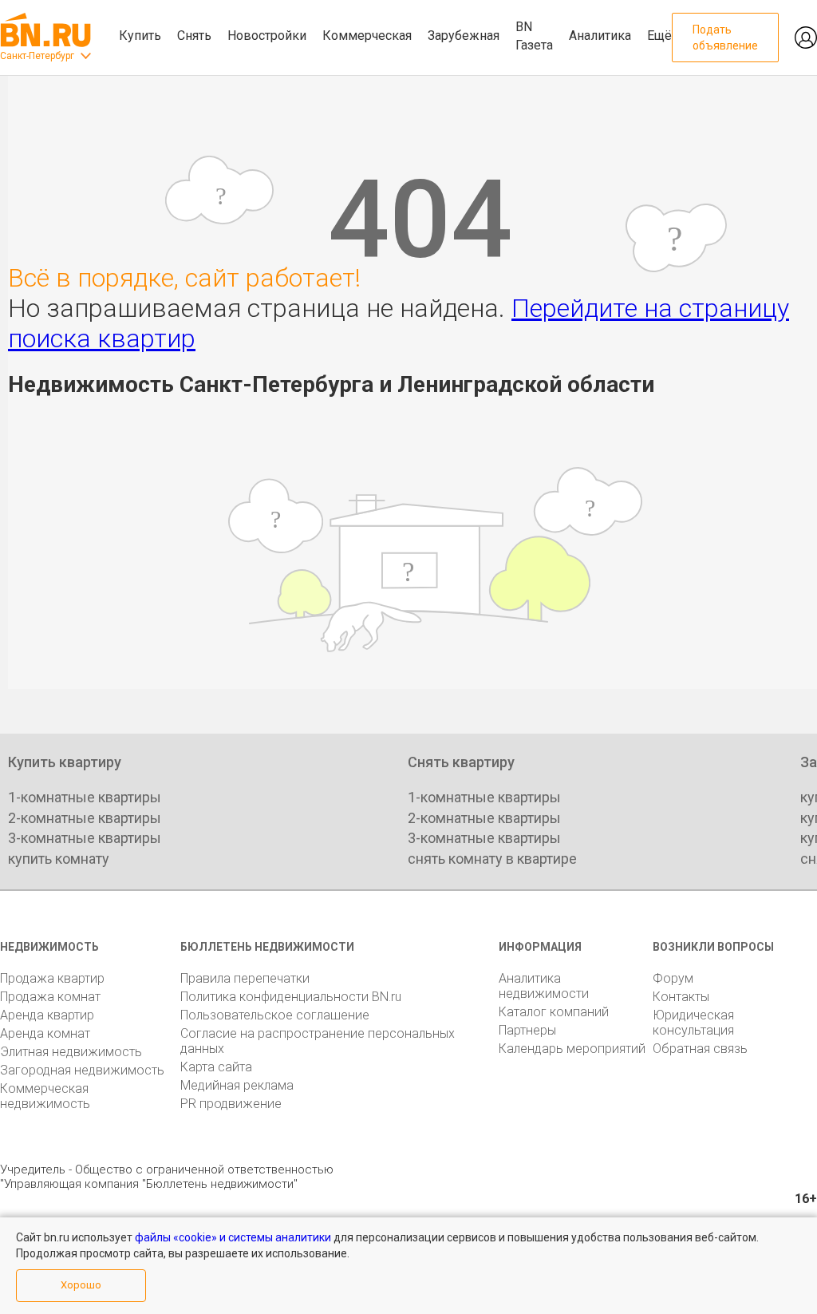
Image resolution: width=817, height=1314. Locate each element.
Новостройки (266, 35)
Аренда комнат (45, 1033)
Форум (673, 978)
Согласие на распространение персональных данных (317, 1041)
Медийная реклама (237, 1085)
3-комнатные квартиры (84, 837)
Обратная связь (700, 1048)
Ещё (659, 35)
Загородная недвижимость (82, 1070)
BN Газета (534, 36)
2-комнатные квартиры (84, 817)
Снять (194, 35)
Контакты (681, 996)
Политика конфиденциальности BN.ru (290, 996)
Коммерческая (367, 35)
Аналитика (600, 35)
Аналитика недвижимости (544, 986)
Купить (140, 35)
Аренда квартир (47, 1015)
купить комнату (58, 858)
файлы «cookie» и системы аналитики (233, 1237)
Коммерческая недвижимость (45, 1096)
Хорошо (81, 1285)
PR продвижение (231, 1103)
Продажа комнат (50, 996)
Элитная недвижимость (71, 1051)
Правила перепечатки (245, 978)
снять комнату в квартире (492, 858)
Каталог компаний (554, 1011)
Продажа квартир (52, 978)
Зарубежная (463, 35)
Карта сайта (216, 1067)
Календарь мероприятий (572, 1048)
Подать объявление (725, 37)
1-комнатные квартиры (84, 797)
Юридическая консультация (693, 1022)
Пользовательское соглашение (274, 1015)
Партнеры (527, 1030)
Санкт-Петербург (37, 55)
